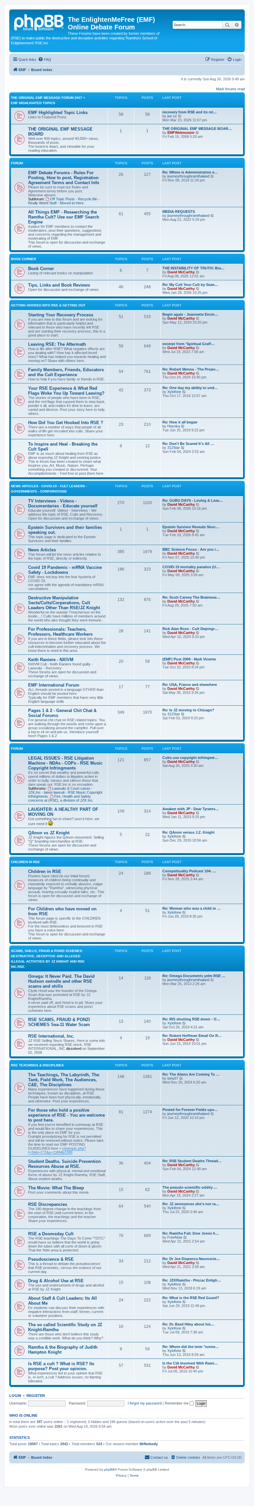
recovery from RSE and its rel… (189, 112)
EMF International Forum (53, 685)
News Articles (42, 549)
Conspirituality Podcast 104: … (189, 871)
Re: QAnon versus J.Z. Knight (188, 832)
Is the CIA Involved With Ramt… (190, 1363)
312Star (173, 448)
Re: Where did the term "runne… (190, 1347)
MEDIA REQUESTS (178, 212)
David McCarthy (181, 272)
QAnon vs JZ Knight (48, 832)
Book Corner (23, 259)
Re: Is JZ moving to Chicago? (188, 710)
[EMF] (39, 21)
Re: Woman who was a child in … (191, 908)
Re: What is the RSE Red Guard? (190, 1298)
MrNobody (149, 1444)
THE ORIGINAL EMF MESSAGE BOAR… (197, 129)
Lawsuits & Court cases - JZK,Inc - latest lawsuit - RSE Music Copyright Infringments (65, 792)
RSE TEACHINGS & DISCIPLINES (37, 1065)
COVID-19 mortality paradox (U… (191, 567)
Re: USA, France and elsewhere (189, 685)
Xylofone (174, 392)
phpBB (109, 1469)
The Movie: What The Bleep (56, 1187)
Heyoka (173, 426)
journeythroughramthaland (188, 176)
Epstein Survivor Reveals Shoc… (190, 527)
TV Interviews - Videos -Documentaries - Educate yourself (62, 503)
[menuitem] (44, 59)
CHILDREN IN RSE (25, 862)
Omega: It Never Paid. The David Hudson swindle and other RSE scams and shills (61, 981)
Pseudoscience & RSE (51, 1259)
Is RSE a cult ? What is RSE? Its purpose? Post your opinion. (61, 1366)
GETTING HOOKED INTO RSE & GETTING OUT (48, 305)
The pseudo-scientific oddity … (189, 1187)
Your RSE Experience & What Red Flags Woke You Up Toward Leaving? (66, 391)
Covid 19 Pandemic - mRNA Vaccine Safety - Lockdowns (65, 570)
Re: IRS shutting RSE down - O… (191, 1019)
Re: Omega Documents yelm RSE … (193, 976)
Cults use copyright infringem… (190, 758)
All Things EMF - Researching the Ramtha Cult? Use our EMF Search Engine (63, 217)
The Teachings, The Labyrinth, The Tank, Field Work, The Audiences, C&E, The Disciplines (63, 1079)
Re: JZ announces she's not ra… (190, 1204)
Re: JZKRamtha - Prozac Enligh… (191, 1280)
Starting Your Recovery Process (60, 314)
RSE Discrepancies (47, 1204)
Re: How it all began (179, 422)
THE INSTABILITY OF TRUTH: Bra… (193, 268)
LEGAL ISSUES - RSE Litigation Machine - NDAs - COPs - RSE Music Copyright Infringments (65, 763)
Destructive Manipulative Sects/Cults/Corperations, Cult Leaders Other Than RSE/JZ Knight (64, 602)
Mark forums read (230, 89)
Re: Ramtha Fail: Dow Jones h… (190, 1233)
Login (15, 1396)
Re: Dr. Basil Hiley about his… (188, 1324)
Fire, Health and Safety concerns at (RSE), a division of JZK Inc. (61, 798)
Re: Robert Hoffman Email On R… (192, 1036)
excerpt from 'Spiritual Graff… (188, 344)
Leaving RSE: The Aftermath (57, 344)
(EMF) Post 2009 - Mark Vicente (189, 659)
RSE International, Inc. (51, 1036)
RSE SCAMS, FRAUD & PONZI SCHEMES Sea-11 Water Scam (59, 1022)
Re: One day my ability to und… (190, 388)
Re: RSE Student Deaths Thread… (192, 1161)
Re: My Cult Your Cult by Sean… (190, 285)
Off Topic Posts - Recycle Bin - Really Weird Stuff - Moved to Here (64, 201)
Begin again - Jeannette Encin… (190, 314)
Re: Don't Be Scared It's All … (188, 444)
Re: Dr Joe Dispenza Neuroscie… (191, 1259)
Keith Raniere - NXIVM (50, 659)
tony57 (172, 1078)
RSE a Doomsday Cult (50, 1233)
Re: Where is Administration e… (190, 172)
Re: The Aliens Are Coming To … (191, 1074)
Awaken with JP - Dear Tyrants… (190, 809)
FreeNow (174, 1237)
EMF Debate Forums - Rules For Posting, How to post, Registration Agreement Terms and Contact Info (63, 177)
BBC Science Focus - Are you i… (190, 549)
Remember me (177, 1403)
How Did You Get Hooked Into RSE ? (65, 422)
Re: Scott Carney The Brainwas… (191, 597)
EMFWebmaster (180, 133)
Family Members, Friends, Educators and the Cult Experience (66, 372)
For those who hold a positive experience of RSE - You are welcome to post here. (66, 1115)
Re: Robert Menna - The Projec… (190, 369)
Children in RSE (44, 871)
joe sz (172, 116)
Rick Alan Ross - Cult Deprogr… (190, 629)
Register (35, 1396)
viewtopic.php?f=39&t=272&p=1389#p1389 (57, 1150)
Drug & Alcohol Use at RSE (56, 1280)
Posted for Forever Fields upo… (190, 1110)
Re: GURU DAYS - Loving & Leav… (192, 500)
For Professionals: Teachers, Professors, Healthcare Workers (60, 632)
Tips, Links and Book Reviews (59, 285)
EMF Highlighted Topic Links (58, 112)
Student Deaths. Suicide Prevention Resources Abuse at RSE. (64, 1164)
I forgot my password (145, 1403)
